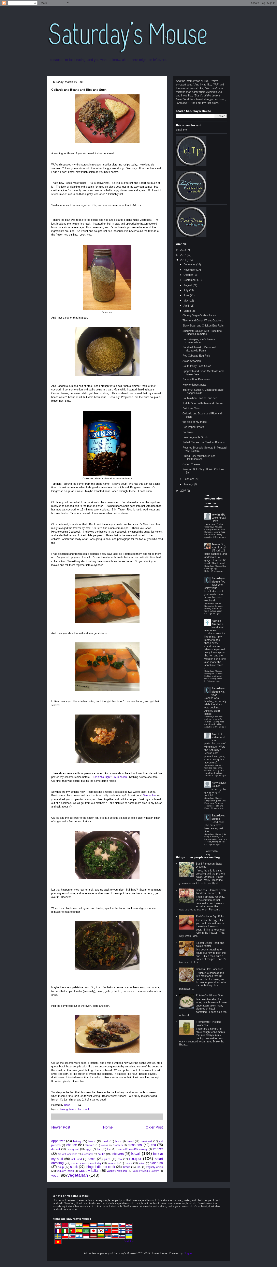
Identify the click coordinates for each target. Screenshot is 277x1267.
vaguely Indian (65, 1170)
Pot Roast (188, 432)
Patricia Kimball (216, 622)
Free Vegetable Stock (195, 437)
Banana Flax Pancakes (196, 379)
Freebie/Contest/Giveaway (131, 1149)
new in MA (218, 514)
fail (80, 1109)
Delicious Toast (192, 408)
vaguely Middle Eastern (146, 1171)
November (190, 269)
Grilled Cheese (191, 464)
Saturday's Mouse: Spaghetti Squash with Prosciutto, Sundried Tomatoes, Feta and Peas (215, 803)
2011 (183, 260)
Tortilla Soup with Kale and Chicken (203, 403)
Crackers (118, 1145)
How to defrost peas (194, 384)
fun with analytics (67, 1154)
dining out (73, 1149)
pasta (92, 1159)
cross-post (135, 1145)
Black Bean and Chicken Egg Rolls (203, 325)
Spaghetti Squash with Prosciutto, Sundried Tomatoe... (202, 332)
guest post (87, 1154)
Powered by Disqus (211, 853)
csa (153, 1145)
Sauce (128, 1163)
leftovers (118, 1154)
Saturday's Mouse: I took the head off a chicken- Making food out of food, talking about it (214, 722)
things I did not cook (100, 1167)
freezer (158, 1149)
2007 (183, 490)
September (190, 279)
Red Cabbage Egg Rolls (196, 355)
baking (64, 1109)
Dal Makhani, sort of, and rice (200, 398)
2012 (183, 254)
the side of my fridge (195, 421)
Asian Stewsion (192, 360)
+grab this (128, 1241)
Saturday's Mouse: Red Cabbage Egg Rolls (215, 568)
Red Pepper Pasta (193, 426)
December (190, 264)
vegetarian (78, 1175)
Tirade (126, 1167)
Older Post (154, 1127)
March (188, 310)
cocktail (104, 1145)
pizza (107, 1159)
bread (130, 1141)
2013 (183, 249)
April (187, 305)
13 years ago (219, 537)
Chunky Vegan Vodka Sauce (199, 315)
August (188, 285)
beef (105, 1141)
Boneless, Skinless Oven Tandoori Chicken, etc (211, 892)
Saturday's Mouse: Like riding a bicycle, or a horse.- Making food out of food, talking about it (215, 839)
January (189, 484)
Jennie (216, 544)
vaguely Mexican (117, 1170)
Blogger (188, 1253)
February (189, 478)
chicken (89, 1145)
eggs (88, 1149)
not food (76, 1159)
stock (86, 1109)
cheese (71, 1145)
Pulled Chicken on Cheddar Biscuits (204, 442)
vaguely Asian (154, 1167)
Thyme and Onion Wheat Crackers (203, 320)
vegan (55, 1175)
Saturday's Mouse (218, 580)
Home (108, 1127)
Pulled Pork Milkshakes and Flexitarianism (199, 457)
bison (118, 1141)
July (186, 290)
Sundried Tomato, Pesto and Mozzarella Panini (199, 349)
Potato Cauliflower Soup (210, 995)
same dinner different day (86, 1163)
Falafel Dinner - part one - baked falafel (211, 944)
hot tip (101, 1154)
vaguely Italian (88, 1170)
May (186, 300)
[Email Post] (79, 1104)
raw (120, 1159)
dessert (55, 1149)
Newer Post (60, 1127)
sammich (113, 1163)
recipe (135, 1158)
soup (61, 1167)
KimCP (216, 734)
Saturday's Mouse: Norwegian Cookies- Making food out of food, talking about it (213, 608)
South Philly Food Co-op (197, 366)
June (187, 295)
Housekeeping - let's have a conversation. (199, 341)
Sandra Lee (149, 795)
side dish (156, 1163)
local (135, 1153)
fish (109, 1149)
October (189, 274)
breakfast (146, 1141)
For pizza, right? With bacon (110, 776)
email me (181, 129)
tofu (139, 1167)
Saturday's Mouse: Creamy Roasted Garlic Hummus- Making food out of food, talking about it (215, 532)
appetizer (58, 1141)
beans (72, 1109)
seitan (141, 1163)
